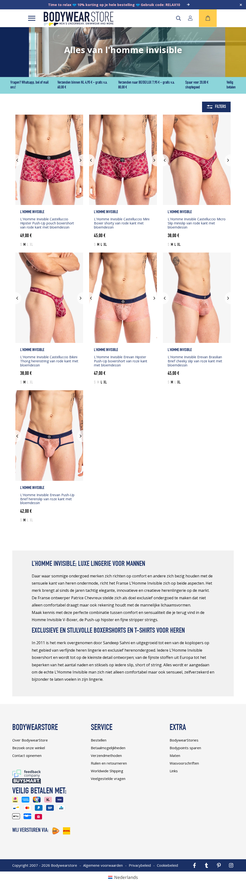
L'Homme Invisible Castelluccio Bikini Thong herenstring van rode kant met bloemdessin (49, 361)
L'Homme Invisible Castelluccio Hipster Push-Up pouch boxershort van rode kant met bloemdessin (47, 223)
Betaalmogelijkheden (108, 747)
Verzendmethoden (106, 755)
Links (174, 770)
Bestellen (98, 740)
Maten (175, 755)
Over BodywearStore (30, 740)
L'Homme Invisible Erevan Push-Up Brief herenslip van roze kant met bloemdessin (47, 499)
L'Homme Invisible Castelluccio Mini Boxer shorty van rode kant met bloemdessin (121, 223)
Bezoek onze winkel (28, 747)
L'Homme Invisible (32, 212)
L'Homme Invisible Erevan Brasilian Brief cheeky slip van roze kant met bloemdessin (195, 361)
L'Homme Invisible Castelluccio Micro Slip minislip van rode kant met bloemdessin (197, 223)
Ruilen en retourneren (109, 763)
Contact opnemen (27, 755)
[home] (78, 24)
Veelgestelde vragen (108, 778)
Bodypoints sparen (185, 747)
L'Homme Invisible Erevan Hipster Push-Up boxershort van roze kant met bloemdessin (120, 361)
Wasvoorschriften (184, 763)
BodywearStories (184, 740)
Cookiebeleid (167, 865)
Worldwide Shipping (107, 770)
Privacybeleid (140, 865)
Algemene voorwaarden (103, 865)
